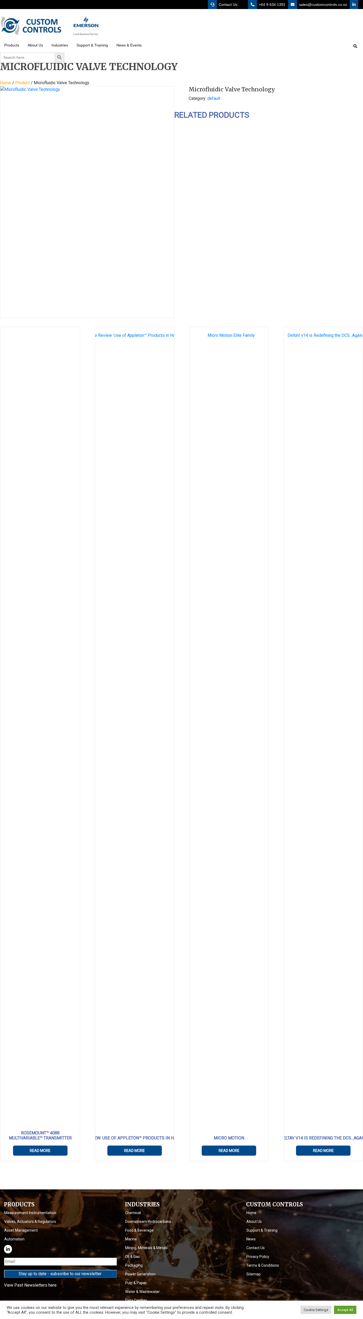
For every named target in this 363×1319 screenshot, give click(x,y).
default (213, 98)
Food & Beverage (139, 1230)
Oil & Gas (132, 1256)
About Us (254, 1221)
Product (22, 82)
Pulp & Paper (136, 1283)
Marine (131, 1239)
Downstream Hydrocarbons (148, 1221)
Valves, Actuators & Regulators (30, 1221)
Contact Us (227, 4)
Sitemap (253, 1274)
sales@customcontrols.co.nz (322, 4)
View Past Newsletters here (30, 1285)
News (251, 1239)
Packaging (134, 1265)
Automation (14, 1239)
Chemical (133, 1213)
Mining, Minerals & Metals (146, 1248)
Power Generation (140, 1274)
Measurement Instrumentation (30, 1213)
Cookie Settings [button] (316, 1310)
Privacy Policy (257, 1256)
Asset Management (21, 1230)
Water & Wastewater (142, 1292)
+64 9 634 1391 (271, 4)
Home (5, 82)
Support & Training (261, 1230)
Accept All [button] (345, 1310)
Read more (40, 1150)
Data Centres (136, 1300)
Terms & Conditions (262, 1265)
